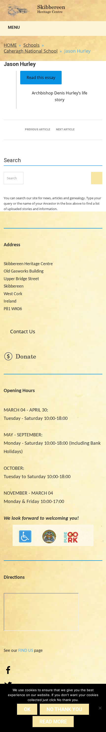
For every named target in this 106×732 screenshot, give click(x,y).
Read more (53, 722)
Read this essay (41, 77)
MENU (13, 27)
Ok (27, 709)
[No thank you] (99, 707)
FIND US (25, 650)
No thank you (64, 709)
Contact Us (22, 331)
